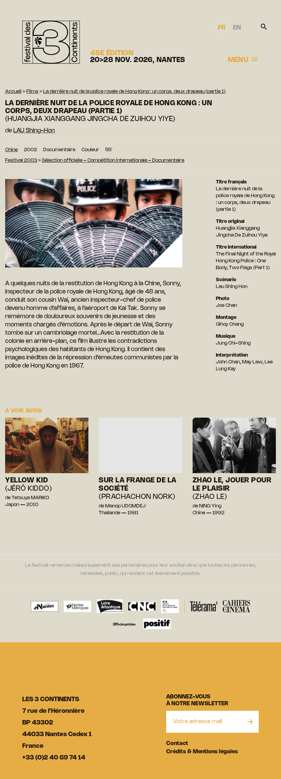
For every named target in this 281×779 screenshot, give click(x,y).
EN (237, 28)
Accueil (13, 91)
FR (221, 28)
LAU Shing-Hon (34, 130)
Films (32, 91)
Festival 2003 (21, 160)
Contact (177, 743)
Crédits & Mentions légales (202, 751)
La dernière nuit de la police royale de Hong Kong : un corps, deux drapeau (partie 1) (134, 91)
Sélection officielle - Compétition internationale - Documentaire (113, 160)
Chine (11, 150)
